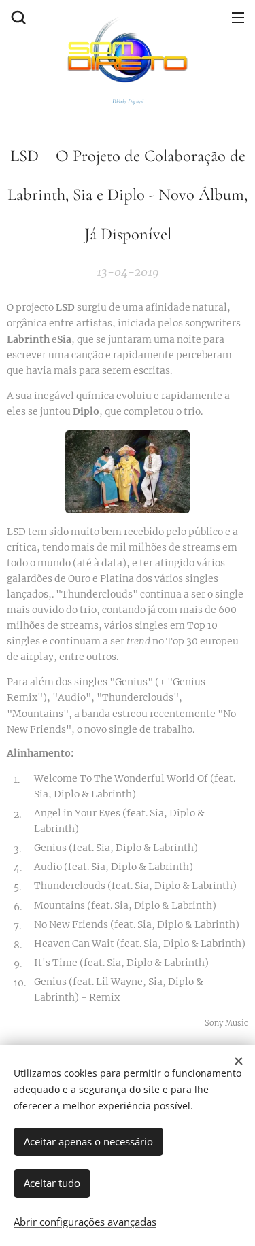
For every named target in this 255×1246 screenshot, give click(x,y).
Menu (238, 17)
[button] (17, 17)
